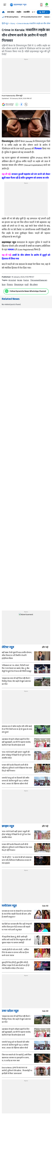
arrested (12, 280)
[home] (3, 12)
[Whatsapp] (6, 291)
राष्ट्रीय (19, 12)
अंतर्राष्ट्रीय (35, 12)
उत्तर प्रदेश (10, 12)
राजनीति (27, 12)
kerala (19, 280)
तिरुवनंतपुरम (18, 285)
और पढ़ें (45, 647)
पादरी (27, 285)
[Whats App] (17, 104)
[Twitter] (26, 104)
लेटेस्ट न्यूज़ (8, 648)
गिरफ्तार (10, 285)
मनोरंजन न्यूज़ (9, 906)
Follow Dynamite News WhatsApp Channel (28, 291)
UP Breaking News (11, 17)
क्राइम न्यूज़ (8, 827)
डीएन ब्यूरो (19, 95)
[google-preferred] (8, 104)
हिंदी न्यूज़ (5, 23)
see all (45, 906)
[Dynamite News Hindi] (18, 5)
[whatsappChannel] (46, 5)
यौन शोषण (34, 285)
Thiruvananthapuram (38, 280)
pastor (26, 280)
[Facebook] (21, 104)
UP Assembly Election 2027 (31, 17)
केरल (4, 285)
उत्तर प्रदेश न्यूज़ (10, 1011)
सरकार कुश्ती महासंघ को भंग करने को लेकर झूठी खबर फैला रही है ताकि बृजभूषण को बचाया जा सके (26, 176)
